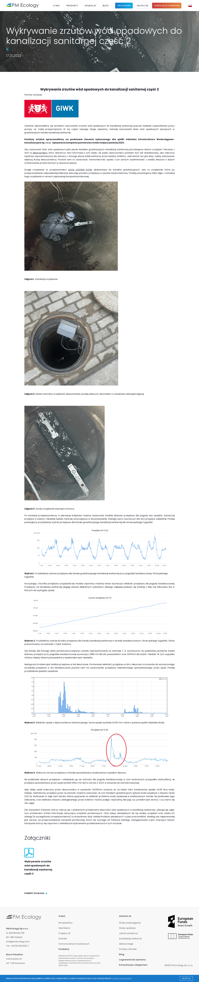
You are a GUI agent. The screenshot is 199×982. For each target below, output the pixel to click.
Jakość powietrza (128, 933)
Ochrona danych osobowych (73, 944)
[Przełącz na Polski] (190, 6)
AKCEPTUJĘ (186, 978)
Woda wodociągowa (130, 922)
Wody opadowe (127, 928)
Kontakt (62, 938)
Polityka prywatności (122, 978)
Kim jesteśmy (65, 922)
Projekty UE (64, 933)
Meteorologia (126, 944)
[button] (56, 5)
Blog (105, 5)
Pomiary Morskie (128, 949)
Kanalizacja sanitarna (130, 938)
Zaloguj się (142, 5)
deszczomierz (40, 152)
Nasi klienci (64, 928)
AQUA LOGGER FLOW (80, 169)
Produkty (72, 5)
